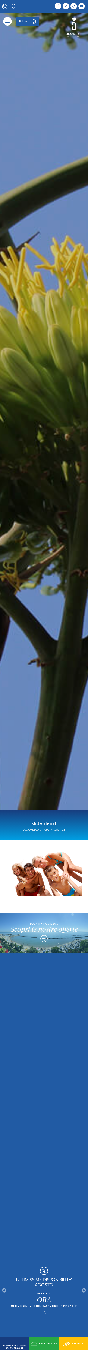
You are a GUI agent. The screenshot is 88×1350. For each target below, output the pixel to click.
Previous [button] (4, 1290)
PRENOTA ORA (48, 1343)
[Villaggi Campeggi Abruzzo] (74, 27)
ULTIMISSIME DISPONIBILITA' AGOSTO (44, 1282)
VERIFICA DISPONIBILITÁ (73, 1346)
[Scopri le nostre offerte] (44, 939)
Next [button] (84, 1290)
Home (46, 830)
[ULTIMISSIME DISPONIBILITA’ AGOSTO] (44, 1312)
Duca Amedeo (31, 830)
